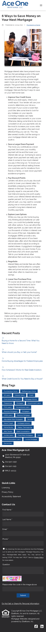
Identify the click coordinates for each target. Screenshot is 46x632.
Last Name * (7, 519)
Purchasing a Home (33, 25)
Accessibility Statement (11, 497)
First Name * (7, 510)
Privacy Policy (7, 492)
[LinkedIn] (42, 626)
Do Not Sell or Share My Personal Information (20, 604)
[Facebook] (36, 626)
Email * (5, 529)
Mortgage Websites (19, 619)
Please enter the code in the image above (19, 585)
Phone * (5, 539)
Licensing (6, 488)
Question (6, 564)
